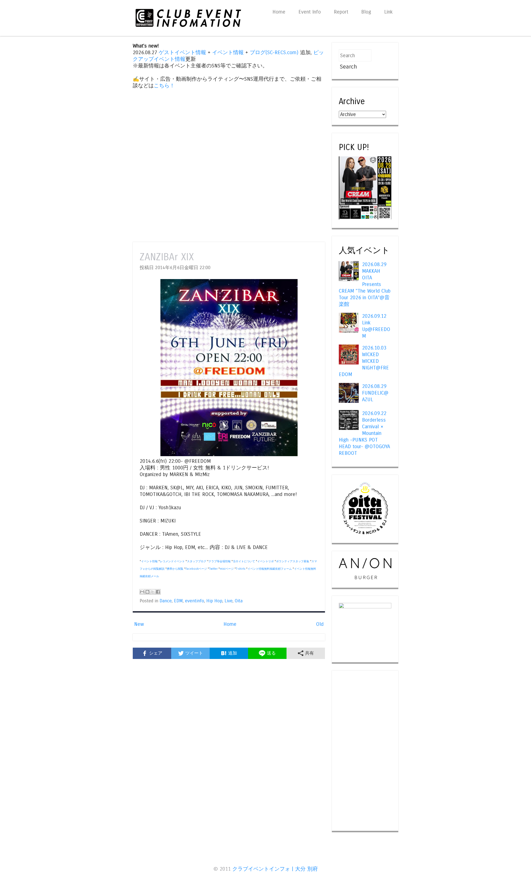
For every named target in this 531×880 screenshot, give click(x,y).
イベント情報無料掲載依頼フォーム (270, 569)
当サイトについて (244, 561)
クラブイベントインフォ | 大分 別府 (275, 869)
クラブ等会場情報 (220, 561)
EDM (178, 601)
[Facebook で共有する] (158, 592)
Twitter (213, 569)
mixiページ (227, 569)
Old (320, 624)
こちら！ (164, 86)
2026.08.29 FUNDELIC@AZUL (375, 393)
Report (341, 12)
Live (229, 601)
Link (388, 12)
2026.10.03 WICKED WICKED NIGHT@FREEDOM (364, 361)
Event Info (309, 12)
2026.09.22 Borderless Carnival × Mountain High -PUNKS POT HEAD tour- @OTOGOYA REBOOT (364, 433)
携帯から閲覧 (175, 569)
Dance (166, 601)
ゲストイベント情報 (182, 52)
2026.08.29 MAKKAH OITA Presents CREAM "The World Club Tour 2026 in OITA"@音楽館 (365, 284)
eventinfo (194, 601)
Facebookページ (196, 569)
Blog (366, 12)
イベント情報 (228, 52)
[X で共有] (152, 592)
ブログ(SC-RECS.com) (274, 52)
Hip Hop (214, 601)
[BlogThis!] (147, 592)
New (139, 624)
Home (278, 12)
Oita (239, 601)
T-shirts (240, 569)
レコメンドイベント (172, 561)
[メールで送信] (142, 592)
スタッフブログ (196, 561)
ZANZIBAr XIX (167, 257)
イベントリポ (265, 561)
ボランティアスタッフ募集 (292, 561)
